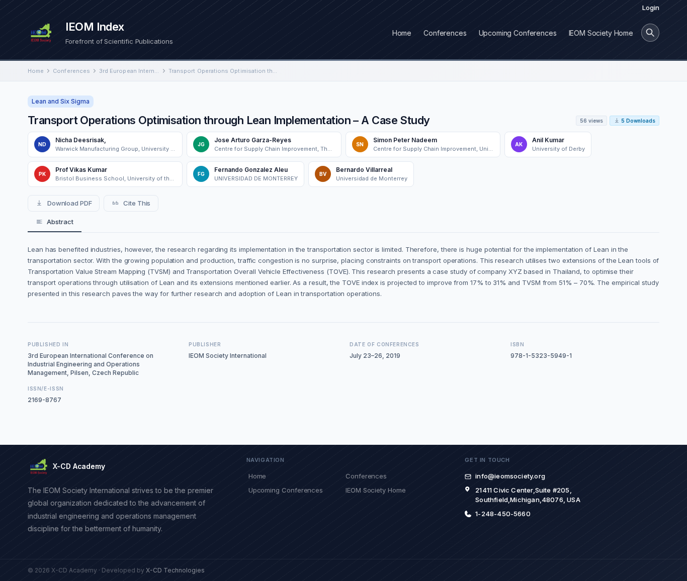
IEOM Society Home (601, 33)
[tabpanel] (343, 271)
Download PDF (69, 203)
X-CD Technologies (175, 570)
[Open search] (650, 33)
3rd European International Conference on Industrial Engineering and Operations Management (129, 70)
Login (650, 8)
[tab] (54, 222)
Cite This (136, 203)
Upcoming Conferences (518, 33)
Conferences (444, 33)
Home (401, 33)
